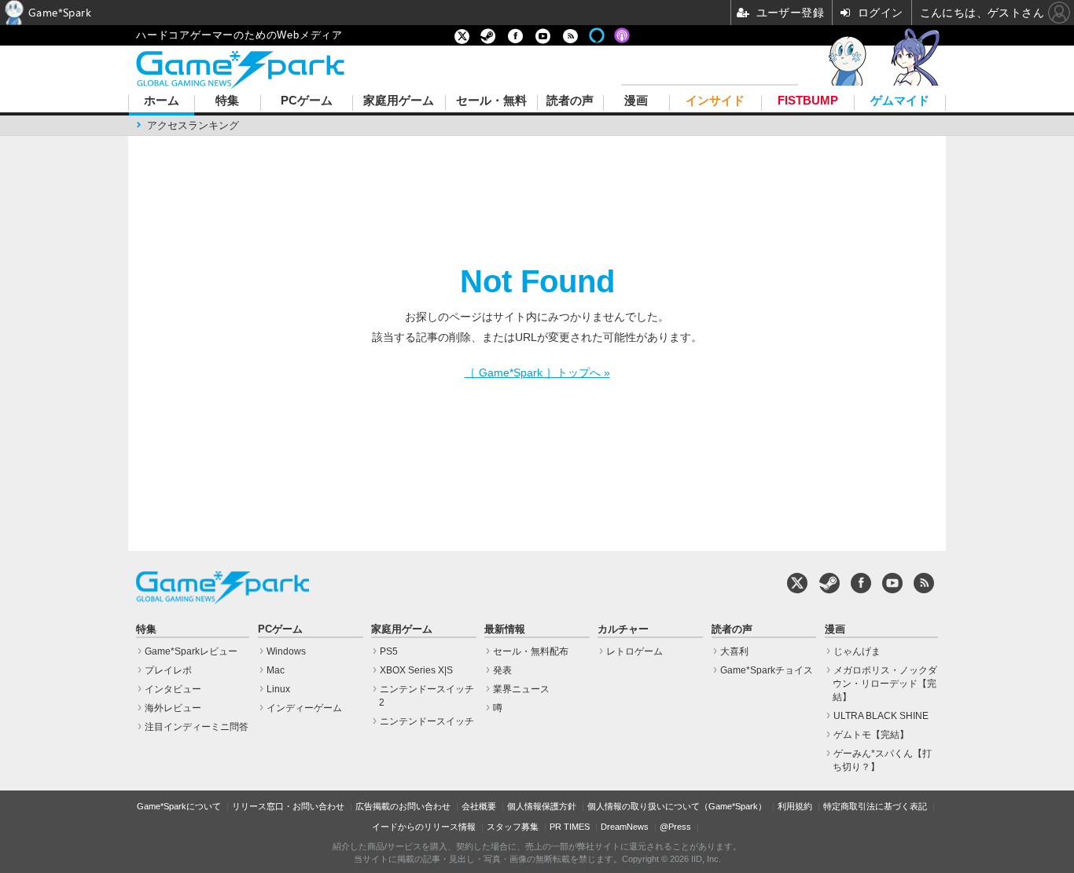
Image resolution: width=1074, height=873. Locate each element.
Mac (276, 670)
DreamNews (625, 826)
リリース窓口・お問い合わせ (288, 806)
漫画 (636, 101)
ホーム (161, 101)
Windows (286, 651)
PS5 (389, 651)
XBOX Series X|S (416, 670)
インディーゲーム (304, 707)
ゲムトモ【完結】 (871, 734)
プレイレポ (168, 670)
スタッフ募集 (513, 826)
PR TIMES (570, 826)
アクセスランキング (193, 125)
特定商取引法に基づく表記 (875, 806)
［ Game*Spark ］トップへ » (537, 372)
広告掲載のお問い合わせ (403, 806)
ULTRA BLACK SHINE (881, 715)
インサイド (715, 101)
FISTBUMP (808, 101)
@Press (675, 826)
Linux (278, 689)
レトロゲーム (634, 651)
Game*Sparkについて (179, 806)
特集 (227, 101)
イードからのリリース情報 (424, 826)
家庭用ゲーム (398, 101)
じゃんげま (857, 651)
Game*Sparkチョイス (766, 670)
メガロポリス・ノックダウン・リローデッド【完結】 (885, 683)
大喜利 (734, 651)
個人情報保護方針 (541, 806)
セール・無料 (491, 101)
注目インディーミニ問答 (196, 726)
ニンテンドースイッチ (427, 721)
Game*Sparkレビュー (191, 651)
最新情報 (504, 629)
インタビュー (173, 689)
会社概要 (479, 806)
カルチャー (623, 629)
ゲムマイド (899, 101)
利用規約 (795, 806)
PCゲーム (307, 101)
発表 (502, 670)
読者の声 (570, 101)
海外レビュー (173, 707)
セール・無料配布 (530, 651)
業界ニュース (521, 689)
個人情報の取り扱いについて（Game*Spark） (677, 806)
